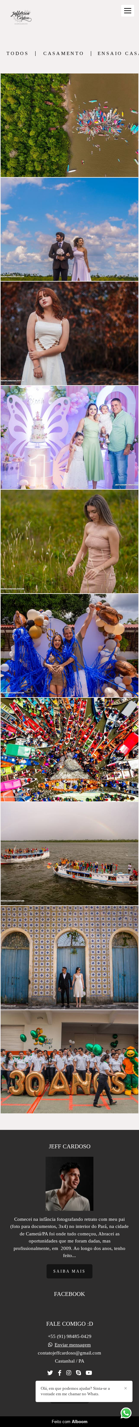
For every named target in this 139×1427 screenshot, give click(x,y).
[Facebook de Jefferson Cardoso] (59, 1373)
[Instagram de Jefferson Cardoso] (68, 1373)
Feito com (70, 1421)
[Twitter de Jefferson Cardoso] (50, 1373)
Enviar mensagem (73, 1345)
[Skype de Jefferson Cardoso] (78, 1373)
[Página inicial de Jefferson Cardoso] (21, 17)
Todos (17, 53)
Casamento (63, 53)
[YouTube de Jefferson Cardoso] (89, 1373)
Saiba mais (69, 1271)
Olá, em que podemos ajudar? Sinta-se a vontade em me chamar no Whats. (75, 1391)
